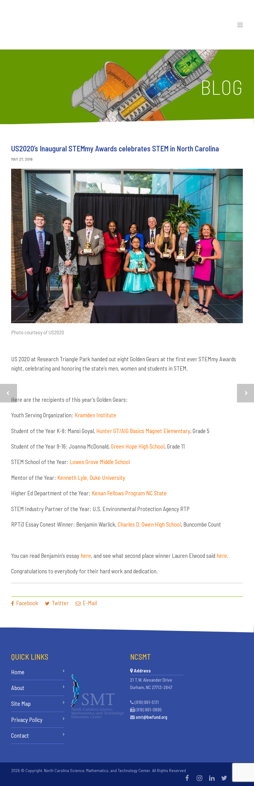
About (17, 687)
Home (17, 671)
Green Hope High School (137, 446)
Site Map (21, 703)
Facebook (26, 602)
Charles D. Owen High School (149, 524)
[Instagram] (199, 778)
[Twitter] (224, 778)
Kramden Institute (95, 415)
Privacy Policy (26, 719)
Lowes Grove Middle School (100, 461)
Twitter (59, 602)
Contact (20, 735)
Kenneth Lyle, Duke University (91, 477)
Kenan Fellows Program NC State (129, 493)
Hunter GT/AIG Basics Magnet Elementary (143, 430)
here (86, 555)
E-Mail (89, 602)
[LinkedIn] (212, 778)
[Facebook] (187, 778)
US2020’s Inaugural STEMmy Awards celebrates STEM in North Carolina (115, 148)
